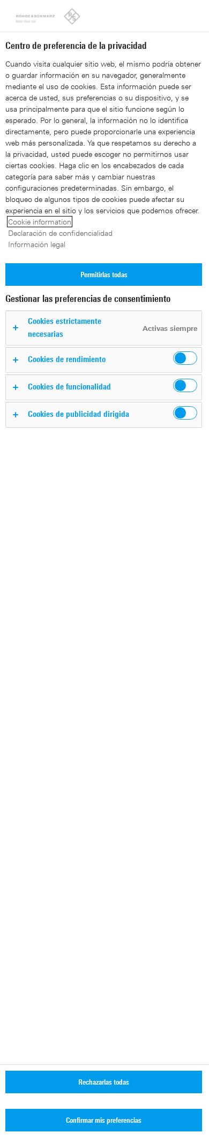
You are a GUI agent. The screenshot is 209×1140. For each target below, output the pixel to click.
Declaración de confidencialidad (60, 232)
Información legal (36, 244)
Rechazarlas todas (103, 1081)
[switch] (185, 358)
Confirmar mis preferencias (103, 1119)
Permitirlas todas (104, 274)
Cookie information (39, 221)
